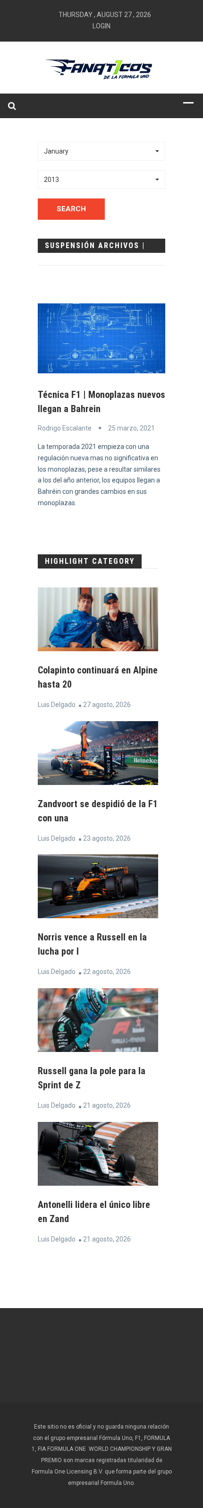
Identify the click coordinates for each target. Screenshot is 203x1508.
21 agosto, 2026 (107, 1105)
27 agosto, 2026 (107, 704)
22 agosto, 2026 (107, 971)
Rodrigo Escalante (65, 428)
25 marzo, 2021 (131, 428)
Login (101, 26)
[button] (101, 151)
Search (71, 209)
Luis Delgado (57, 704)
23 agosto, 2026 (107, 838)
